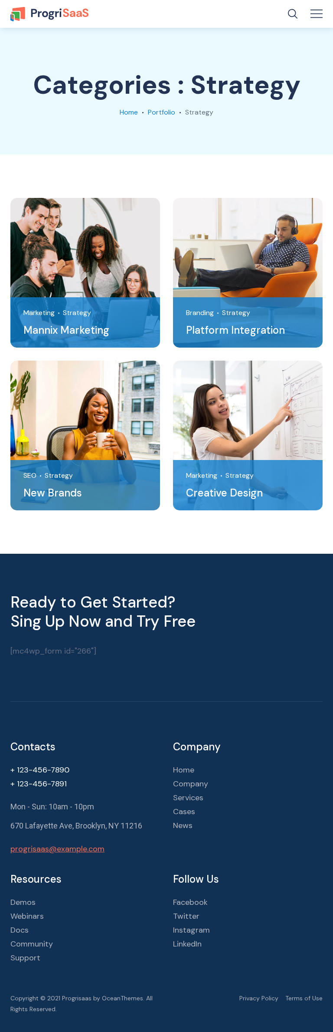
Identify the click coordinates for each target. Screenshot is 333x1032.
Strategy (77, 312)
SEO (29, 475)
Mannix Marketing (66, 330)
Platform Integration (235, 330)
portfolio (161, 112)
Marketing (39, 312)
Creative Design (224, 493)
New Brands (52, 493)
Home (129, 112)
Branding (200, 312)
